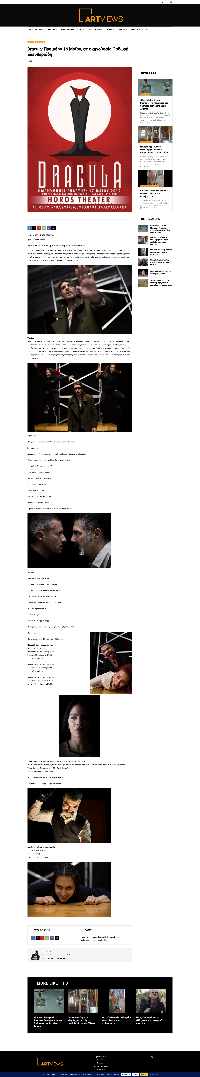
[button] (162, 2)
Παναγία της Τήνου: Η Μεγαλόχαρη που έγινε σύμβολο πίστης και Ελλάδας (154, 149)
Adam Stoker (85, 937)
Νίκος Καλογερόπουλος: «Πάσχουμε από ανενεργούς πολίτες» (161, 262)
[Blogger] (43, 958)
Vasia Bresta (114, 937)
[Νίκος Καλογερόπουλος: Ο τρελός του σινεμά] (143, 273)
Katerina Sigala (103, 937)
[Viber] (49, 228)
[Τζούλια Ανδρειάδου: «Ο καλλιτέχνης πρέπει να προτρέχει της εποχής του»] (143, 283)
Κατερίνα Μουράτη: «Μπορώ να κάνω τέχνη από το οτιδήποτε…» (154, 193)
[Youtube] (64, 958)
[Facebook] (166, 2)
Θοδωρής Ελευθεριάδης (99, 940)
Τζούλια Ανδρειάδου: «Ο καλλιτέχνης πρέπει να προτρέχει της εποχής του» (161, 283)
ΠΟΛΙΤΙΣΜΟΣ (40, 42)
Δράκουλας (85, 940)
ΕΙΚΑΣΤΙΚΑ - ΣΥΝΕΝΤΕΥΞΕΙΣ (149, 186)
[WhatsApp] (44, 228)
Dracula (94, 937)
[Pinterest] (39, 228)
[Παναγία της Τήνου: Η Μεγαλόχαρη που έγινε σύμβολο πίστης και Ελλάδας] (155, 134)
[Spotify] (61, 958)
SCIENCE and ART (146, 142)
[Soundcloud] (58, 958)
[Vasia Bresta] (35, 955)
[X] (34, 228)
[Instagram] (170, 2)
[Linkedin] (52, 958)
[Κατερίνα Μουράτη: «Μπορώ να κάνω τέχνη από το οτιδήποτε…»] (155, 178)
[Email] (53, 228)
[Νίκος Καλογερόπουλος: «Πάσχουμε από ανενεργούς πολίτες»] (143, 262)
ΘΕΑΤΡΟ (31, 42)
